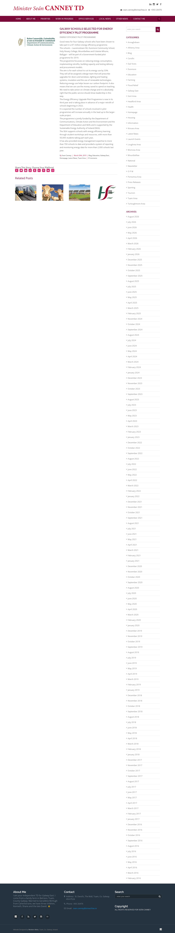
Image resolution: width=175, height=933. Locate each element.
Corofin (131, 60)
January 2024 (134, 374)
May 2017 (132, 799)
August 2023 (133, 401)
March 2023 (133, 428)
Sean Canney (66, 157)
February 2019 (134, 686)
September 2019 (135, 649)
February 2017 (134, 815)
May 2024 (132, 353)
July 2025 (132, 288)
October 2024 (134, 326)
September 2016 (135, 842)
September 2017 (135, 778)
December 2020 (135, 568)
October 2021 (134, 514)
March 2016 (133, 874)
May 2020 (132, 605)
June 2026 (132, 229)
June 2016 (132, 858)
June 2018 (132, 729)
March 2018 (133, 745)
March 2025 (133, 310)
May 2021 (132, 541)
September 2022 (135, 455)
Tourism (131, 195)
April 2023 (132, 423)
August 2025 (133, 283)
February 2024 (134, 369)
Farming (131, 82)
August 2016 (133, 848)
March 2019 (133, 681)
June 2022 (132, 471)
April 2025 (132, 304)
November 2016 (135, 831)
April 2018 (132, 740)
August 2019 (133, 654)
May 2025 (132, 299)
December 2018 (135, 697)
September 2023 (135, 396)
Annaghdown (134, 44)
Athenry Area (133, 49)
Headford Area (134, 103)
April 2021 (132, 546)
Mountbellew (133, 157)
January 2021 (134, 562)
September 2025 (135, 277)
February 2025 (134, 315)
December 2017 (135, 761)
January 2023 (134, 439)
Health (130, 108)
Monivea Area (134, 151)
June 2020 (132, 600)
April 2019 (132, 675)
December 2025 (135, 261)
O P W (130, 173)
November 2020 (135, 573)
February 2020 (134, 622)
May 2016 (132, 864)
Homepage (64, 160)
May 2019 (132, 670)
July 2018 (132, 724)
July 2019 (132, 659)
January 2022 (134, 498)
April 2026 (132, 240)
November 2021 (135, 509)
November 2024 (135, 320)
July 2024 (132, 342)
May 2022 (132, 476)
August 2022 (133, 460)
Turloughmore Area (136, 205)
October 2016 (134, 837)
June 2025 (132, 294)
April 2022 (132, 482)
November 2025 (135, 267)
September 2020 (135, 584)
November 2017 (135, 767)
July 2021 (132, 530)
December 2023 (135, 380)
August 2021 (133, 525)
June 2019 (132, 665)
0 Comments (92, 160)
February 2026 (134, 250)
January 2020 (134, 627)
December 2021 (135, 503)
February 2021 (134, 557)
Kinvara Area (133, 130)
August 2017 (133, 783)
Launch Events (134, 141)
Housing (131, 119)
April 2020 (132, 611)
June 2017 (132, 794)
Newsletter (132, 168)
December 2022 (135, 444)
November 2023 (135, 385)
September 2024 (135, 331)
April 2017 (132, 805)
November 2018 (135, 702)
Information (133, 125)
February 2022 (134, 493)
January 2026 (134, 256)
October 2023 (134, 390)
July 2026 (132, 224)
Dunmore (132, 71)
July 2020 (132, 595)
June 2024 (132, 347)
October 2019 (134, 643)
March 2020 (133, 616)
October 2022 (134, 450)
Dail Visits (132, 65)
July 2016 (132, 853)
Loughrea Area (134, 146)
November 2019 (135, 638)
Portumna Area (134, 178)
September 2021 (135, 519)
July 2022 (132, 466)
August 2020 (133, 589)
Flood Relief (133, 87)
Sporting (131, 189)
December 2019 (135, 632)
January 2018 (134, 756)
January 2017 (134, 821)
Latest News (72, 160)
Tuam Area (82, 160)
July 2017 (132, 788)
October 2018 (134, 708)
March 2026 (133, 245)
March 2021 (133, 552)
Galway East (104, 157)
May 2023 (132, 417)
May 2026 (132, 234)
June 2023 (132, 412)
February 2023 (134, 433)
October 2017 (134, 772)
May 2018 (132, 735)
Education (96, 157)
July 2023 (132, 406)
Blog (90, 157)
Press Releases (134, 184)
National (131, 162)
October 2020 (134, 579)
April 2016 (132, 869)
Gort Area (132, 98)
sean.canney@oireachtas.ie (85, 910)
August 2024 (133, 337)
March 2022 (133, 487)
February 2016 (134, 880)
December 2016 (135, 826)
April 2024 (132, 358)
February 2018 (134, 751)
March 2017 (133, 810)
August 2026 (133, 218)
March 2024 (133, 363)
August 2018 (133, 718)
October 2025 (134, 272)
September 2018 (135, 713)
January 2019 (134, 692)
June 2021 (132, 536)
